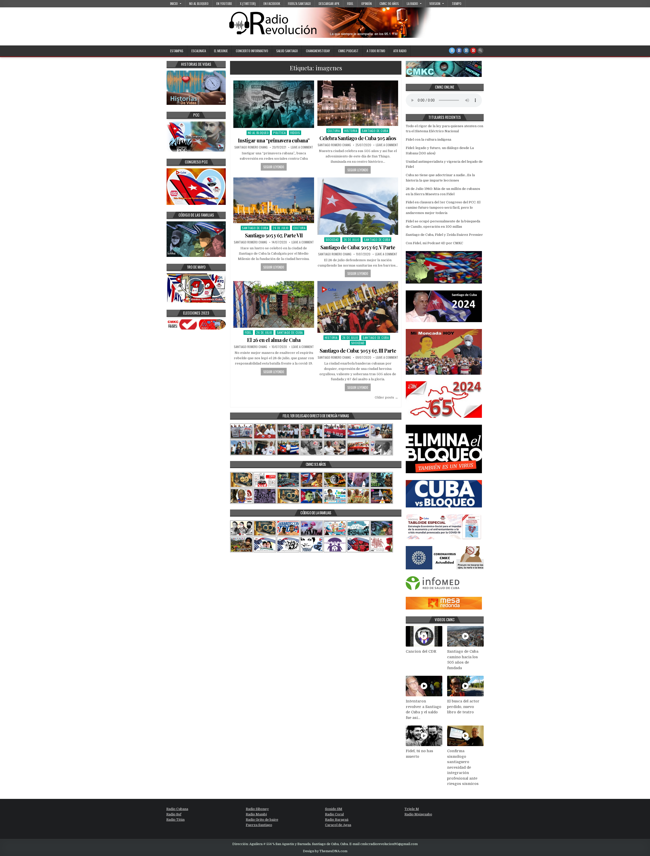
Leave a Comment (302, 147)
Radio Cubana (177, 809)
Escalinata (198, 50)
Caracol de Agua (338, 825)
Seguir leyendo (273, 166)
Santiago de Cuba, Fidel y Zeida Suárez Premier (444, 235)
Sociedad (332, 239)
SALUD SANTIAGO (287, 50)
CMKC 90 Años (389, 3)
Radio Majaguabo (418, 814)
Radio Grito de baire (262, 819)
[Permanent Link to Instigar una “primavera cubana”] (273, 104)
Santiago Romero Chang (251, 147)
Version (434, 3)
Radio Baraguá (336, 819)
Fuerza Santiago (299, 3)
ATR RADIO (400, 50)
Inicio (174, 3)
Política (279, 132)
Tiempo (456, 3)
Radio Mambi (256, 814)
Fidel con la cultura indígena (428, 139)
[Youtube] (473, 50)
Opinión (366, 3)
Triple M (411, 809)
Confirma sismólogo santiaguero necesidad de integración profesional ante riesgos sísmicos (463, 767)
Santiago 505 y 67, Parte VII (274, 235)
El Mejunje (221, 50)
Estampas (176, 50)
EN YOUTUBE (224, 3)
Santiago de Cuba (375, 130)
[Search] (480, 50)
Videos (295, 132)
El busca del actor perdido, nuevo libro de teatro (463, 706)
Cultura (334, 130)
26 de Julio (281, 228)
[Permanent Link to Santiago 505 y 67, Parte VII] (273, 200)
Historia (350, 130)
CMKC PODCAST (348, 50)
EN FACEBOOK (272, 3)
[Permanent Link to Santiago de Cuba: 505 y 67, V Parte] (357, 206)
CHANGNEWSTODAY (318, 50)
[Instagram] (466, 50)
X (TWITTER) (248, 3)
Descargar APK (329, 3)
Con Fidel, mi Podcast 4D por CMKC (434, 243)
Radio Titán (175, 819)
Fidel (350, 3)
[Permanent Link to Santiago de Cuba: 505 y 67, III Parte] (357, 307)
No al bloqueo (198, 3)
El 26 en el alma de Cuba (273, 339)
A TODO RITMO (376, 50)
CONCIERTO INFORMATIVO (252, 50)
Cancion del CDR (421, 651)
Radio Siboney (257, 809)
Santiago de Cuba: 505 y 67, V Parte (357, 247)
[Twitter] (452, 50)
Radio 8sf (173, 814)
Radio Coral (334, 814)
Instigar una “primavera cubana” (274, 140)
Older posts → (386, 397)
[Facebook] (459, 50)
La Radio (412, 3)
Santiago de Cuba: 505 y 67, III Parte (358, 350)
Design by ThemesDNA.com (325, 851)
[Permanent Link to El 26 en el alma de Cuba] (273, 304)
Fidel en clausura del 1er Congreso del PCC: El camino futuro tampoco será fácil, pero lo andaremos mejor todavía (443, 207)
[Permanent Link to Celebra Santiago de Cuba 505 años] (357, 103)
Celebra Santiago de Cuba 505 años (357, 138)
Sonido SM (333, 809)
